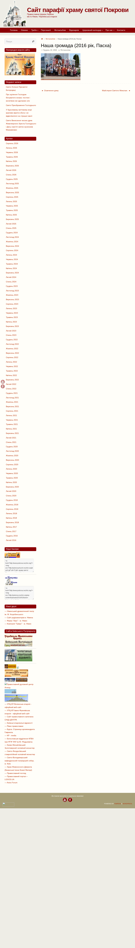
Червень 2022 (12, 366)
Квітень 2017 (11, 527)
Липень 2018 (11, 513)
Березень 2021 (12, 433)
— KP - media (10, 735)
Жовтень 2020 (12, 455)
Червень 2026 (12, 152)
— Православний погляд (15, 773)
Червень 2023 (12, 313)
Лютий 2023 (11, 331)
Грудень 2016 (12, 536)
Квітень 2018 (11, 518)
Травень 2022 (12, 371)
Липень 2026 (11, 148)
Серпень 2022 (12, 357)
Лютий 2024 (11, 277)
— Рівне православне (14, 726)
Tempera (117, 803)
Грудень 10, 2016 (50, 50)
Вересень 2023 (12, 299)
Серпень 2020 (12, 464)
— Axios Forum (11, 783)
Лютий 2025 (11, 224)
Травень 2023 (12, 317)
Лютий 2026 (11, 170)
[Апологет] (18, 668)
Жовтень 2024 (12, 241)
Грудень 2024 (12, 233)
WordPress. (127, 803)
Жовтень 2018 (12, 505)
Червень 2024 (12, 259)
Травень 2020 (12, 478)
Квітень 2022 (11, 375)
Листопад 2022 (12, 344)
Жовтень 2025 (12, 188)
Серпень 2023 (12, 304)
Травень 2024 (12, 264)
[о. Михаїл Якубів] (3, 386)
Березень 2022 (12, 380)
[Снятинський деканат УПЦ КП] (10, 693)
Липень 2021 (11, 415)
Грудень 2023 (12, 286)
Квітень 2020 (11, 482)
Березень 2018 (12, 522)
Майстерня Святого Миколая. (115, 90)
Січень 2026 (11, 175)
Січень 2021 (11, 442)
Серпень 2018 (12, 509)
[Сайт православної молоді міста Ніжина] (16, 676)
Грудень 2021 (12, 393)
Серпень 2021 (12, 411)
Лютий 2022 (11, 384)
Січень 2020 (11, 496)
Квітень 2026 (11, 161)
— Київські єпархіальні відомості (18, 723)
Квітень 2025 (11, 215)
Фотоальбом (50, 39)
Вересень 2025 (12, 192)
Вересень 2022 (12, 353)
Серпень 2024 (12, 250)
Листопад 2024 (12, 237)
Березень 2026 (12, 166)
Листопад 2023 (12, 291)
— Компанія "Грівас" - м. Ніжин (18, 624)
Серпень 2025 (12, 197)
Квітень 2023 (11, 322)
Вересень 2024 (12, 246)
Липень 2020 (11, 469)
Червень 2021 (12, 420)
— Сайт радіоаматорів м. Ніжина (19, 617)
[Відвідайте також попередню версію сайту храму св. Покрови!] (20, 75)
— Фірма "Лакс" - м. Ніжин (16, 621)
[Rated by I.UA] (8, 806)
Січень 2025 (11, 228)
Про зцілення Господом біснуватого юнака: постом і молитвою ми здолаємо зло (18, 97)
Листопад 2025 (12, 183)
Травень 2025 (12, 210)
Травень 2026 (12, 157)
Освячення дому (51, 90)
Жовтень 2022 (12, 348)
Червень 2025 (12, 206)
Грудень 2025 (12, 179)
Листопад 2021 (12, 398)
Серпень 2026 (12, 143)
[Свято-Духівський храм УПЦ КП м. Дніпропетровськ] (16, 701)
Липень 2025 (11, 201)
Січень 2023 (11, 335)
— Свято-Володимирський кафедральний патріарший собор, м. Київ (19, 760)
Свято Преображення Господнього (21, 105)
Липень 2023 (11, 308)
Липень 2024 (11, 255)
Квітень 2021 (11, 429)
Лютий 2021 (11, 438)
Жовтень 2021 (12, 402)
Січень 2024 (11, 282)
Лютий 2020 (11, 491)
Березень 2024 (12, 273)
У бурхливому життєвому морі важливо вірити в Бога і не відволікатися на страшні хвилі (19, 113)
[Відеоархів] (3, 382)
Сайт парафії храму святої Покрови (77, 10)
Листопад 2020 (12, 451)
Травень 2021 (12, 424)
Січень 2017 (11, 531)
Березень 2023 (12, 326)
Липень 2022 (11, 362)
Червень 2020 (12, 473)
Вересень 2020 (12, 460)
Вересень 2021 (12, 406)
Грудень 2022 (12, 340)
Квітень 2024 (11, 268)
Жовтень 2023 (12, 295)
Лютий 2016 (11, 540)
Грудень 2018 (12, 500)
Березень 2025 (12, 219)
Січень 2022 (11, 389)
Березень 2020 (12, 487)
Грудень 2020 (12, 447)
